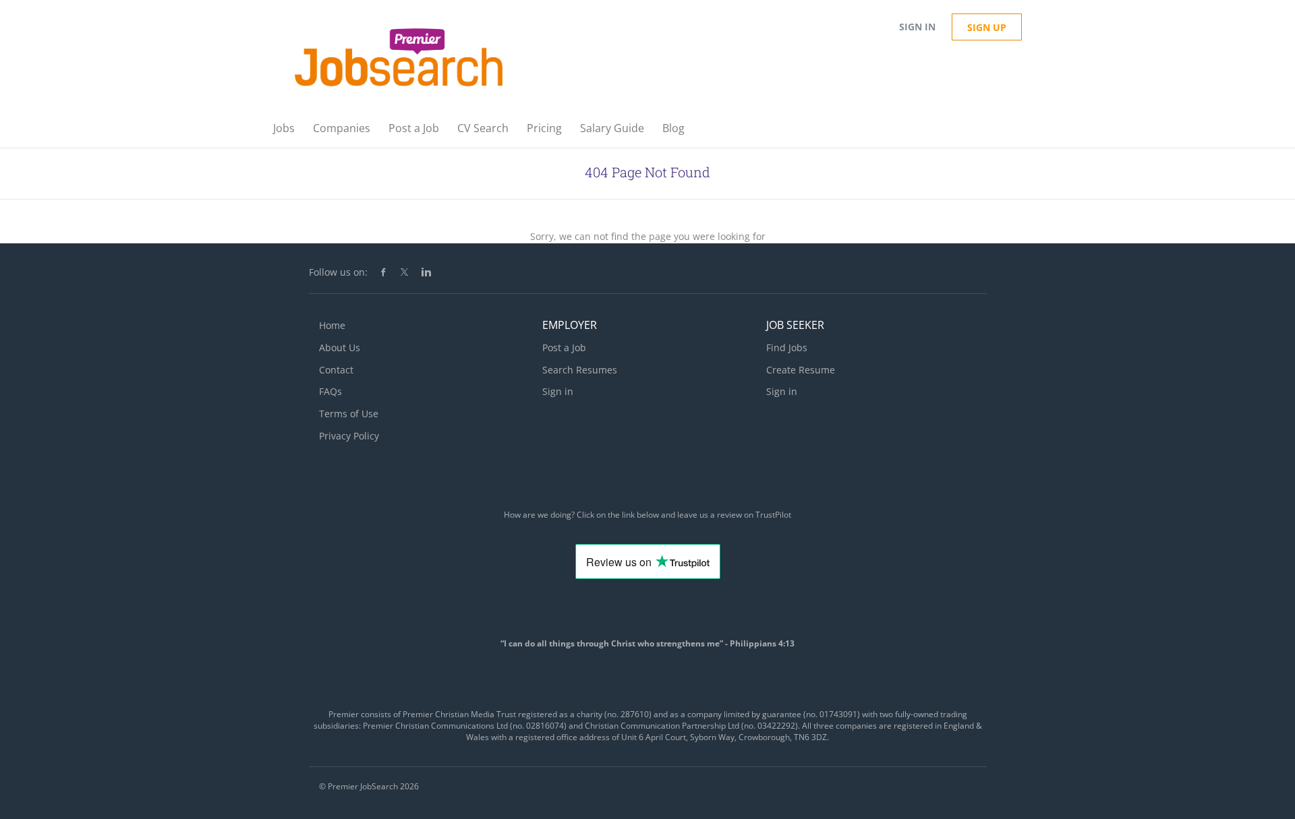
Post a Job (564, 347)
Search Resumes (579, 369)
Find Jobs (786, 347)
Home (332, 325)
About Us (339, 347)
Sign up (986, 27)
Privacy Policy (349, 435)
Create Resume (800, 369)
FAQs (330, 391)
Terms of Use (348, 413)
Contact (336, 369)
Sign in (917, 26)
